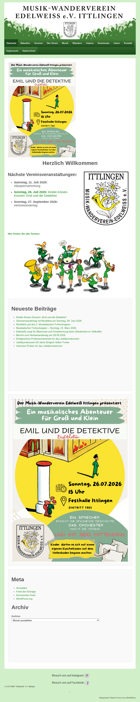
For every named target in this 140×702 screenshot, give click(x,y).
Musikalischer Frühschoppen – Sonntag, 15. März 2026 (46, 328)
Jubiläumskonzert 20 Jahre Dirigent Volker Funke (42, 342)
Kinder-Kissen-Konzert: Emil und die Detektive (41, 193)
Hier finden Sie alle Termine (24, 233)
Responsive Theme (107, 698)
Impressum (12, 51)
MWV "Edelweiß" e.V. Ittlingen (22, 686)
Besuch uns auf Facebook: (68, 682)
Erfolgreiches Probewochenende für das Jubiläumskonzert (47, 338)
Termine (38, 43)
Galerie (90, 43)
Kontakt (128, 43)
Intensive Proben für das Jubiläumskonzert (39, 346)
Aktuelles (25, 43)
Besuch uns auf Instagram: (68, 675)
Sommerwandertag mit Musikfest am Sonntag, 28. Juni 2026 (49, 320)
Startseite (11, 43)
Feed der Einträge (26, 591)
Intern (117, 43)
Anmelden (21, 588)
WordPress (131, 698)
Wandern (77, 43)
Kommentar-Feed (25, 595)
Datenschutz (29, 51)
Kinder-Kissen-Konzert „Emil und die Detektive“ (41, 317)
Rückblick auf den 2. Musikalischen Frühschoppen (43, 324)
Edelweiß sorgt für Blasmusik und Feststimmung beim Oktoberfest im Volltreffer (59, 331)
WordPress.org (24, 598)
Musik (65, 43)
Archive (15, 616)
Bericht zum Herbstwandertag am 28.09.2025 (40, 335)
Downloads (103, 43)
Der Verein (52, 43)
